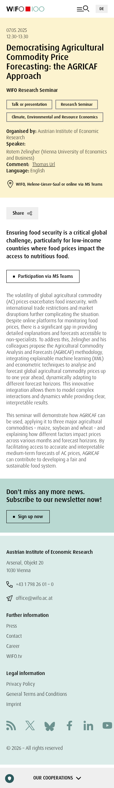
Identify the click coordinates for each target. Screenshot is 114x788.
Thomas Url (43, 164)
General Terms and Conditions (36, 694)
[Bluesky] (49, 726)
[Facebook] (69, 726)
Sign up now (30, 516)
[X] (30, 726)
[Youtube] (107, 726)
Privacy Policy (20, 684)
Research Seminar (76, 104)
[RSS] (11, 726)
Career (13, 646)
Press (11, 626)
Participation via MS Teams (45, 276)
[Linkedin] (88, 726)
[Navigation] (83, 8)
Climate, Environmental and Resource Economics (55, 117)
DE (101, 8)
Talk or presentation (29, 104)
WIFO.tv (14, 656)
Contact (14, 636)
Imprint (13, 704)
